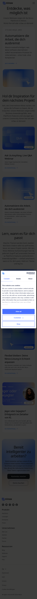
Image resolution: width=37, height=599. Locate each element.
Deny (18, 324)
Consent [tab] (6, 278)
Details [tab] (18, 278)
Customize (17, 318)
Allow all (18, 311)
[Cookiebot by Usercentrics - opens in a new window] (26, 273)
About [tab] (30, 278)
